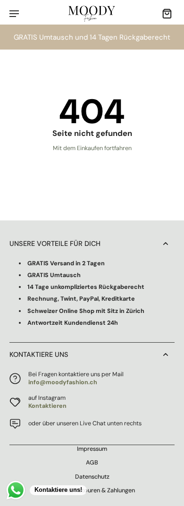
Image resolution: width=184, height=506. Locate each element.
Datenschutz (92, 476)
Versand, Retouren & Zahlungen (92, 490)
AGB (92, 462)
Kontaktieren (47, 406)
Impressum (92, 449)
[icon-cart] (164, 13)
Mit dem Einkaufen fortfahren (92, 148)
